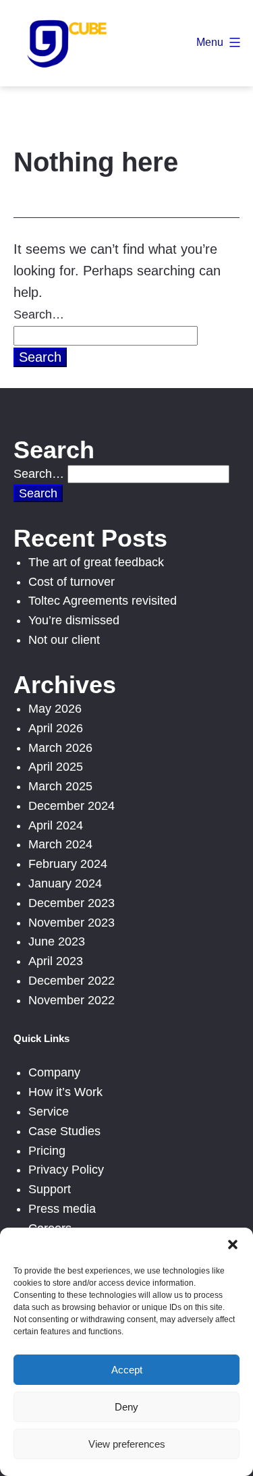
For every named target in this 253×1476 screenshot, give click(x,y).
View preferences (126, 1444)
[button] (233, 1244)
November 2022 (71, 1000)
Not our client (64, 640)
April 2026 (55, 728)
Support (49, 1189)
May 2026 (55, 708)
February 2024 (67, 864)
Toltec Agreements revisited (102, 600)
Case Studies (64, 1131)
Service (48, 1111)
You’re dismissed (73, 620)
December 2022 (71, 980)
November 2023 (71, 922)
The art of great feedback (96, 562)
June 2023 (56, 941)
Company (54, 1072)
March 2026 (60, 748)
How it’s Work (65, 1092)
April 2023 (55, 961)
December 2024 (71, 806)
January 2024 (65, 883)
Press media (62, 1208)
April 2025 (55, 766)
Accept (126, 1369)
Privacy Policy (66, 1169)
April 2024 (55, 825)
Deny (126, 1407)
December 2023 (71, 903)
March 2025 (60, 786)
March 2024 (60, 844)
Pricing (46, 1150)
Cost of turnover (71, 582)
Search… (38, 314)
